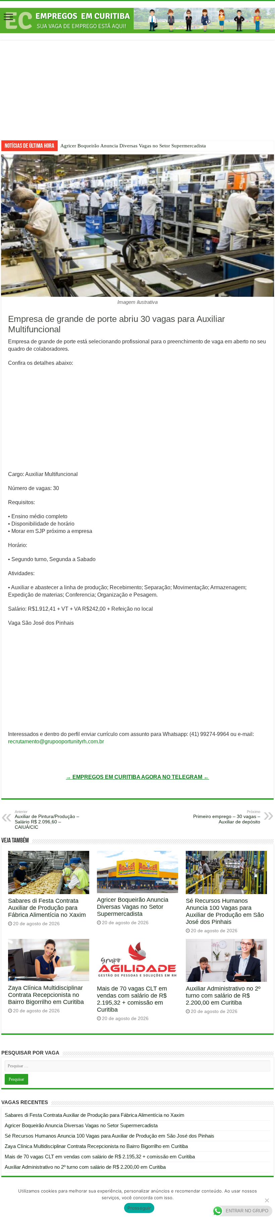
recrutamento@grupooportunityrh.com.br (56, 741)
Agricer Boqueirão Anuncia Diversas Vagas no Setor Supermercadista (133, 145)
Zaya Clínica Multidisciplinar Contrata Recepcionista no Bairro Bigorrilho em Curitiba (46, 995)
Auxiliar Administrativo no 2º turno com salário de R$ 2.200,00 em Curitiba (223, 995)
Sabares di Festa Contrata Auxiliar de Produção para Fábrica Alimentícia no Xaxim (47, 907)
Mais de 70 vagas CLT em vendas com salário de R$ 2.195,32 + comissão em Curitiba (132, 999)
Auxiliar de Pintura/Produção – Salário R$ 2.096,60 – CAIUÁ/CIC (47, 820)
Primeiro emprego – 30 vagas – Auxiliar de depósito (226, 817)
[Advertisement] (137, 95)
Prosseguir (139, 1208)
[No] (266, 1200)
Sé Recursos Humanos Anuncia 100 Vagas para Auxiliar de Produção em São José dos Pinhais (225, 911)
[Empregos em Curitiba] (137, 20)
